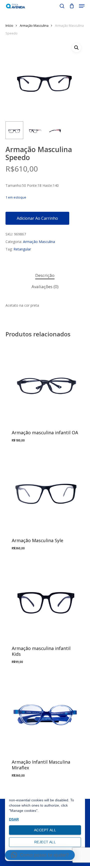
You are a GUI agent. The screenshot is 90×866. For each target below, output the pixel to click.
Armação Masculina (34, 25)
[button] (81, 5)
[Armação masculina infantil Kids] (45, 598)
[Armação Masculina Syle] (45, 490)
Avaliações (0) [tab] (45, 286)
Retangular (22, 249)
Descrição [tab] (44, 275)
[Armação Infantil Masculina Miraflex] (45, 712)
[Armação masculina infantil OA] (45, 383)
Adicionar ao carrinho (37, 218)
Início (9, 25)
